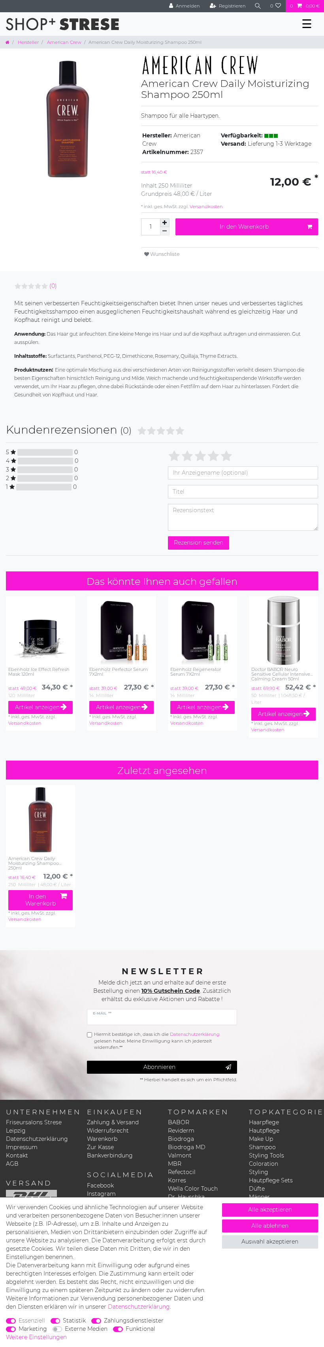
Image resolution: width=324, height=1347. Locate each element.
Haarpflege (264, 1122)
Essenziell (32, 1320)
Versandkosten (205, 206)
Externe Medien (86, 1328)
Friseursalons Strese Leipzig (34, 1126)
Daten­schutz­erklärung (139, 1306)
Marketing (33, 1328)
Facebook (100, 1185)
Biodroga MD (186, 1147)
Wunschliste (164, 254)
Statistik (74, 1320)
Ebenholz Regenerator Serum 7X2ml (195, 672)
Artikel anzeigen (37, 707)
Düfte (257, 1188)
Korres (177, 1180)
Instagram (101, 1193)
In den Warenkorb (244, 226)
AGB (12, 1163)
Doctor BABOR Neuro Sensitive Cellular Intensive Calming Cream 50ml (280, 674)
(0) (53, 285)
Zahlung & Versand (113, 1122)
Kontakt (17, 1155)
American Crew (63, 42)
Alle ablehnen (269, 1225)
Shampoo (262, 1147)
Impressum (22, 1147)
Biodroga (181, 1138)
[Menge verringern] (165, 231)
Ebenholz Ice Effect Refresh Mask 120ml (39, 672)
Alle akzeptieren (270, 1209)
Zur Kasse (100, 1147)
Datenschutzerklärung (37, 1138)
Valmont (180, 1155)
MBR (174, 1163)
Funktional (140, 1328)
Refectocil (182, 1172)
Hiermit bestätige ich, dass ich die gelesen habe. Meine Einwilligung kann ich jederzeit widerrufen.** (157, 1040)
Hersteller (28, 42)
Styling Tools (266, 1155)
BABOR (178, 1122)
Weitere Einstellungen (36, 1337)
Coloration (263, 1163)
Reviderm (181, 1130)
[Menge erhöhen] (165, 222)
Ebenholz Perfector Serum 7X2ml (118, 672)
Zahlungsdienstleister (134, 1320)
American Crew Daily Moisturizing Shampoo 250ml (33, 863)
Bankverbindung (110, 1155)
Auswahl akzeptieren (269, 1241)
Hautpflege (264, 1130)
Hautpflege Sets (271, 1180)
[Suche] (258, 6)
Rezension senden (198, 542)
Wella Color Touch (193, 1188)
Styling (258, 1172)
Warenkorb (102, 1138)
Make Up (261, 1138)
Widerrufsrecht (108, 1130)
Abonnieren (159, 1067)
